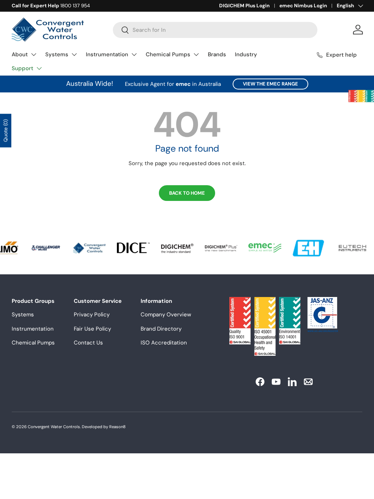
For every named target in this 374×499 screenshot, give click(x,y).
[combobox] (215, 30)
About (20, 54)
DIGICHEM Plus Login (244, 6)
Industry (246, 54)
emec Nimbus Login (303, 6)
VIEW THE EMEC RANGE (270, 84)
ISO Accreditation (164, 342)
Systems (56, 54)
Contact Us (88, 342)
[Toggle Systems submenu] (74, 54)
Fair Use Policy (92, 328)
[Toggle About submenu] (33, 54)
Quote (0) (5, 130)
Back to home (187, 193)
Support (22, 68)
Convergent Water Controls (54, 426)
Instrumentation (107, 54)
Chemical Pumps (168, 54)
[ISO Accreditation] (361, 96)
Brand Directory (161, 328)
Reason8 (117, 426)
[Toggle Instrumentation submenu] (134, 54)
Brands (217, 54)
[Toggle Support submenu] (39, 68)
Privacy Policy (92, 314)
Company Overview (166, 314)
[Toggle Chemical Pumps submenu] (196, 54)
